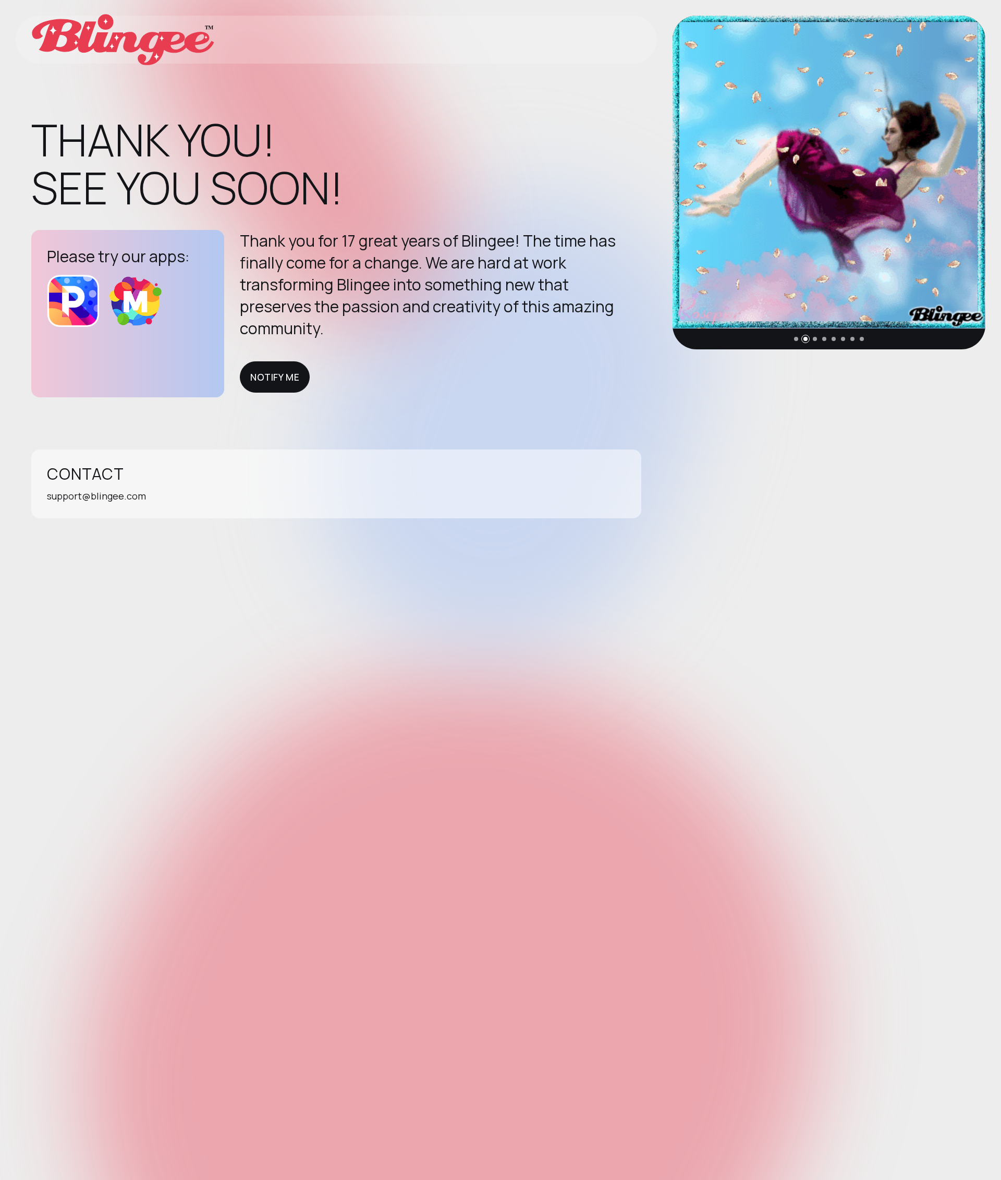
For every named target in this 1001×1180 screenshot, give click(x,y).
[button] (796, 339)
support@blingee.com (96, 496)
